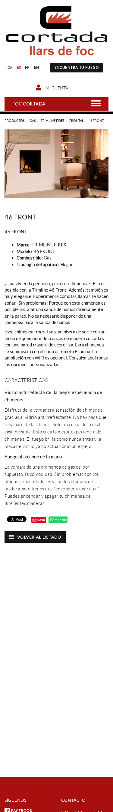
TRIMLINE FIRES (52, 120)
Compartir (58, 520)
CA (10, 67)
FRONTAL (76, 120)
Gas (33, 120)
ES (19, 67)
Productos (15, 120)
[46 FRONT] (56, 163)
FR (27, 67)
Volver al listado (39, 537)
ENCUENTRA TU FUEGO (77, 67)
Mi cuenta (56, 87)
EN (36, 67)
